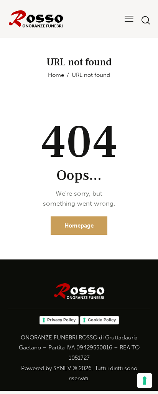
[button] (129, 18)
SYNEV (62, 368)
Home (56, 74)
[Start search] (146, 20)
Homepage (79, 225)
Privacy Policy (61, 320)
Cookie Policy (102, 320)
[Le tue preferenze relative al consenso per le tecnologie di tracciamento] (144, 380)
